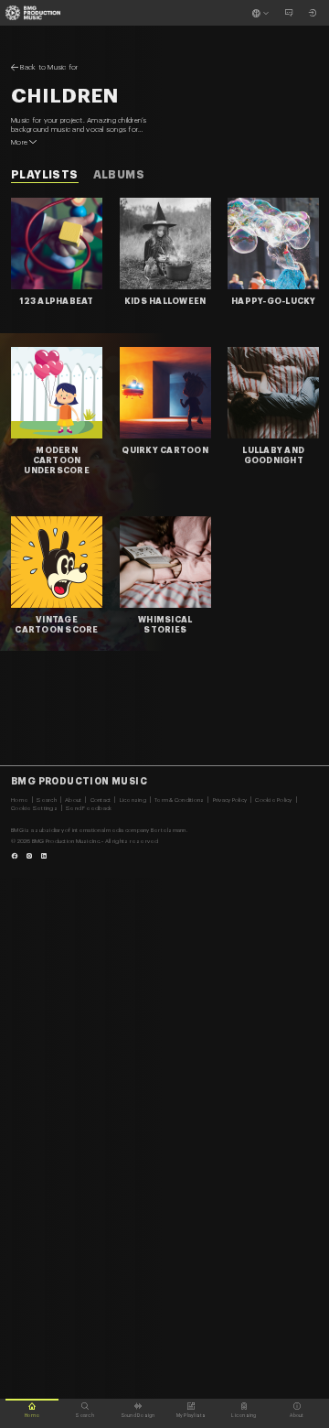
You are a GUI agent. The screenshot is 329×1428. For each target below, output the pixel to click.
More (19, 142)
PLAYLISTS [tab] (45, 174)
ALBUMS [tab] (118, 174)
